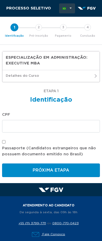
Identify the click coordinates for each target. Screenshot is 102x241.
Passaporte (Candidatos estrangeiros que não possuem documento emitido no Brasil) (49, 151)
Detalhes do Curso (22, 76)
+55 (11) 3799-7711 (32, 223)
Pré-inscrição (38, 36)
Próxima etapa (51, 170)
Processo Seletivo (28, 8)
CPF (6, 115)
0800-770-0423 (65, 223)
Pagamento (63, 36)
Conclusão (87, 36)
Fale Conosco (53, 234)
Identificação (14, 36)
